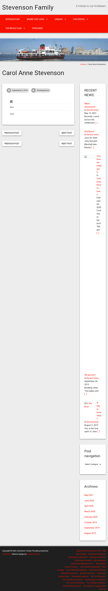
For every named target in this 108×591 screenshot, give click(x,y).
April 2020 (89, 506)
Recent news (93, 110)
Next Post (67, 133)
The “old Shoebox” (98, 576)
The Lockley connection (96, 583)
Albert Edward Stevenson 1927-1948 (91, 551)
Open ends (37, 28)
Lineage (59, 19)
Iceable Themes (33, 554)
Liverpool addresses (97, 570)
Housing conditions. (97, 557)
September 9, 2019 (19, 90)
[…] (96, 122)
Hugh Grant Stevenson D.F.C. (82, 564)
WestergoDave (43, 90)
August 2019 (90, 533)
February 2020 (90, 517)
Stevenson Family (27, 7)
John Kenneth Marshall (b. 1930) (93, 567)
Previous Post (11, 133)
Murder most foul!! (87, 573)
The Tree (102, 589)
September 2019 (92, 528)
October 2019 (90, 522)
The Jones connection (75, 583)
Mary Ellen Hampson (69, 573)
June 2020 (89, 500)
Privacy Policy (63, 576)
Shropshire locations (80, 576)
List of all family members (76, 570)
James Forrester (71, 567)
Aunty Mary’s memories (77, 557)
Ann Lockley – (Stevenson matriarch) (91, 554)
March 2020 (89, 511)
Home (82, 64)
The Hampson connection (95, 580)
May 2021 (88, 495)
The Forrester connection (72, 580)
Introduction (12, 19)
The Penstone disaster (72, 586)
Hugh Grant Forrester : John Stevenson (90, 560)
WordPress (6, 554)
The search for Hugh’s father (94, 586)
